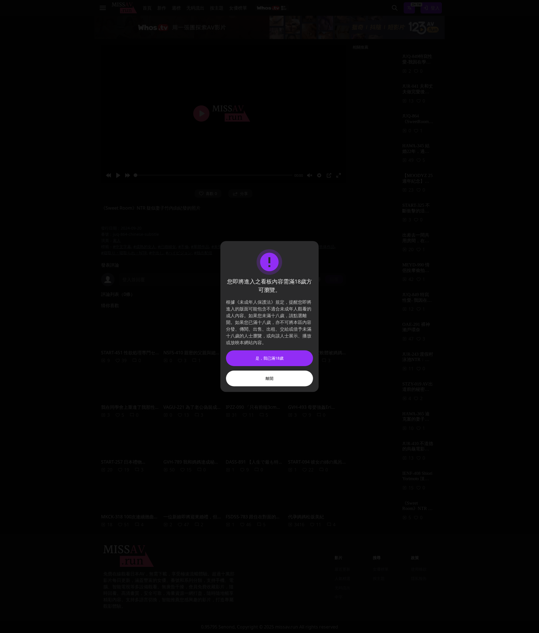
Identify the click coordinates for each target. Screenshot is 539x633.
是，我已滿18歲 (269, 358)
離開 (269, 378)
